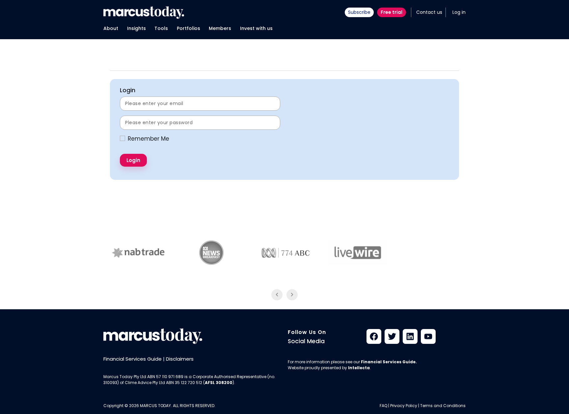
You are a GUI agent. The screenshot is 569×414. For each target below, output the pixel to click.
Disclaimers (180, 358)
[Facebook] (373, 336)
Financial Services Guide (132, 358)
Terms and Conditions (443, 405)
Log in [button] (459, 12)
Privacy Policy (403, 405)
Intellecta (359, 368)
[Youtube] (428, 336)
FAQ (383, 405)
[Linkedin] (410, 336)
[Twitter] (392, 336)
